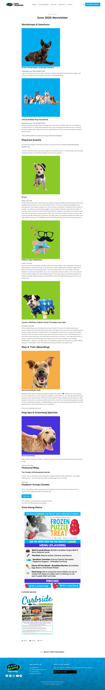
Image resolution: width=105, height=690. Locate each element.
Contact (70, 4)
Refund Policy (45, 683)
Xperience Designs (55, 684)
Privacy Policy (52, 683)
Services (53, 4)
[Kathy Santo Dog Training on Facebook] (7, 675)
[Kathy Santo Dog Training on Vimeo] (20, 675)
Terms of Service (59, 683)
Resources (62, 4)
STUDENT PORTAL (93, 4)
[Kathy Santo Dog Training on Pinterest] (10, 675)
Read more (25, 482)
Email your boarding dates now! (31, 408)
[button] (27, 465)
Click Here (26, 496)
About (34, 4)
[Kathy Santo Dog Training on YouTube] (17, 675)
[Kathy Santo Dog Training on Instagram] (14, 675)
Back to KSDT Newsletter (53, 652)
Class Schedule (44, 4)
